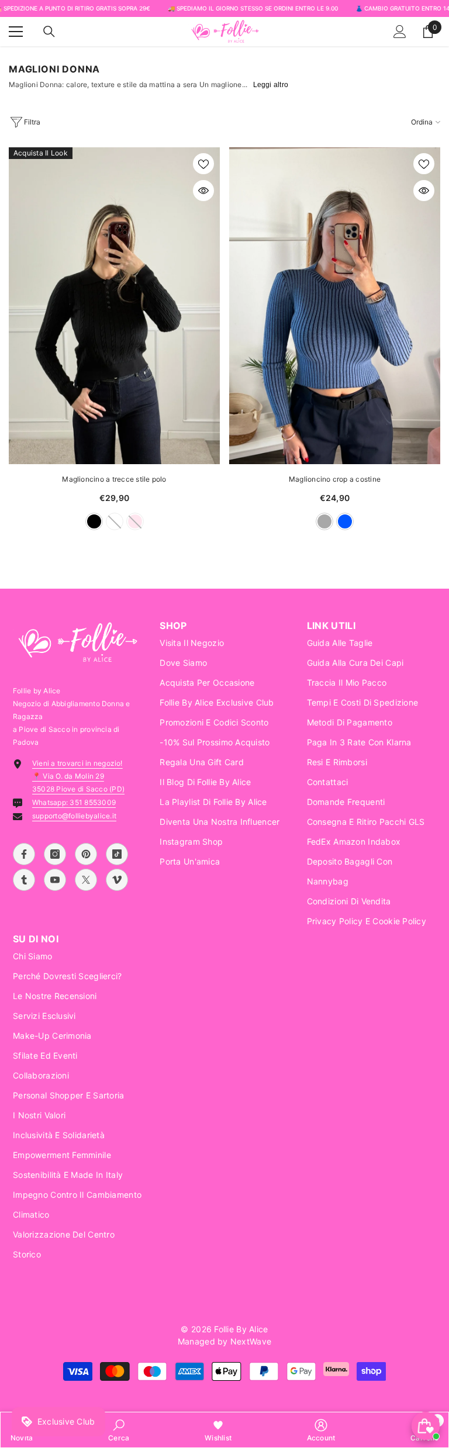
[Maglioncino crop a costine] (334, 305)
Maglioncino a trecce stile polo (114, 479)
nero (94, 521)
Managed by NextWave (224, 1341)
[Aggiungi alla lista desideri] (203, 163)
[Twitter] (86, 880)
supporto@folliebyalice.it (74, 815)
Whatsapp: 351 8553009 (74, 802)
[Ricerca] (49, 32)
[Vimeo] (117, 880)
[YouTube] (55, 880)
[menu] (16, 32)
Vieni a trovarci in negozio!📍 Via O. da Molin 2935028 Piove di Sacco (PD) (78, 776)
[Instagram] (55, 854)
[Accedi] (399, 31)
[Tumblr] (24, 880)
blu (345, 521)
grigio (324, 521)
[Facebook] (24, 854)
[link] (118, 1430)
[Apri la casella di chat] (426, 1426)
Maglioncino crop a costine (335, 479)
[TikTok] (117, 854)
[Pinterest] (86, 854)
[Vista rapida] (203, 190)
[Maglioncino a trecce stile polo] (114, 305)
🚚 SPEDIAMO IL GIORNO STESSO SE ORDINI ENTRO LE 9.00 (253, 8)
